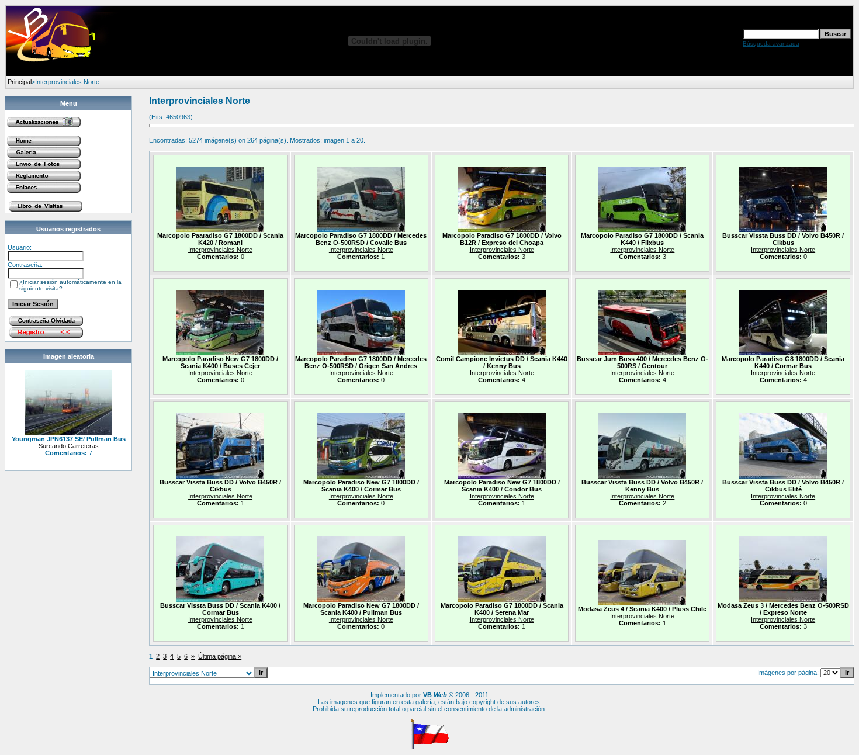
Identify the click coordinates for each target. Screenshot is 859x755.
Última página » (219, 656)
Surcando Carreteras (69, 445)
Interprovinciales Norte (220, 249)
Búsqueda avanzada (771, 43)
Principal (20, 81)
